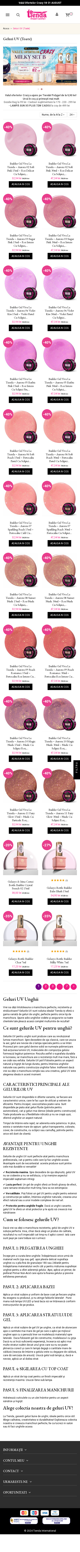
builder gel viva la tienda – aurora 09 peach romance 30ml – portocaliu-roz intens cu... (59, 671)
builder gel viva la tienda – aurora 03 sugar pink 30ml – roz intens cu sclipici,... (59, 241)
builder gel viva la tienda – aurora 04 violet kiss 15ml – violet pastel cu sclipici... (20, 312)
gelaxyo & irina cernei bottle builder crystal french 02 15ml (20, 885)
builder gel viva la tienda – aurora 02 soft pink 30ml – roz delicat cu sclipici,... (59, 169)
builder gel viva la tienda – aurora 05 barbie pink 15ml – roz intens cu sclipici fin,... (20, 384)
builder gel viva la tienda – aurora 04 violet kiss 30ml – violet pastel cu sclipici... (59, 312)
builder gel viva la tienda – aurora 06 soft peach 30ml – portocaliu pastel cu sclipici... (59, 456)
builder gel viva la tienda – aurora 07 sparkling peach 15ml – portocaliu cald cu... (20, 528)
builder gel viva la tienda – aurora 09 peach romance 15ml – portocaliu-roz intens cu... (20, 671)
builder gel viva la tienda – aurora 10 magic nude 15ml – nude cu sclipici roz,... (20, 743)
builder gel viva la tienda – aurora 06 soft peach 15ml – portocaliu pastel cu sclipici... (20, 456)
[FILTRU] (76, 776)
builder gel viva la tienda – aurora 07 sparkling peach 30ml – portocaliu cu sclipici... (59, 528)
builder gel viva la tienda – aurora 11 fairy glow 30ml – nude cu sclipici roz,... (59, 815)
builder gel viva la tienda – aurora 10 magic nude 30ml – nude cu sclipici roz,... (59, 743)
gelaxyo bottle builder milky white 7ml (59, 960)
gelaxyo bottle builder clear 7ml (20, 960)
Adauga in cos (20, 184)
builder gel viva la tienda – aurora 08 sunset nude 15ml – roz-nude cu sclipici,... (20, 599)
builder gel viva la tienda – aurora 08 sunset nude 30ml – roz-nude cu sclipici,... (59, 599)
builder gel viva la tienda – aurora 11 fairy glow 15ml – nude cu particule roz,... (21, 815)
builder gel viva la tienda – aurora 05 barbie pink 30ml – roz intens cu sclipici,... (59, 384)
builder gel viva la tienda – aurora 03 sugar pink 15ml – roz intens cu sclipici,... (20, 241)
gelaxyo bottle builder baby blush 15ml (59, 889)
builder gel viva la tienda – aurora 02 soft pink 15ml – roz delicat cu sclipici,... (20, 169)
